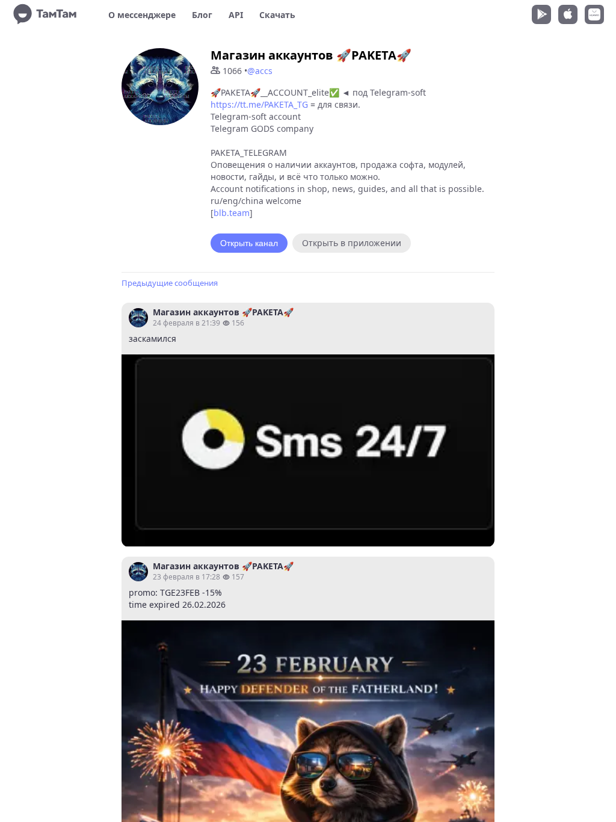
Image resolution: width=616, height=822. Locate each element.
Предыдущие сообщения (170, 282)
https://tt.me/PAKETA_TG (259, 104)
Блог (202, 14)
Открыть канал (249, 243)
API (236, 14)
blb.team (232, 212)
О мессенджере (142, 14)
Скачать (277, 14)
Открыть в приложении (351, 243)
